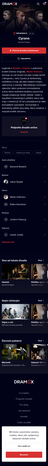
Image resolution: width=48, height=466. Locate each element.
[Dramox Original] (20, 33)
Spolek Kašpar (24, 42)
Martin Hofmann (34, 71)
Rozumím (24, 454)
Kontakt (24, 416)
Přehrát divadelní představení (25, 50)
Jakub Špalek (16, 181)
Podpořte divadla (24, 398)
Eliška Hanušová (15, 204)
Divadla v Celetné (21, 68)
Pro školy (24, 404)
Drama (38, 152)
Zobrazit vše (8, 242)
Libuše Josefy (14, 234)
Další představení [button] (42, 278)
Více (40, 260)
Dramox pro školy (23, 152)
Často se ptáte (24, 422)
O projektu (24, 392)
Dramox (9, 3)
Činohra (7, 152)
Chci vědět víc (24, 446)
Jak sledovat (24, 410)
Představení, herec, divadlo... (23, 3)
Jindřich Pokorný (15, 219)
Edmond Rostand (15, 166)
